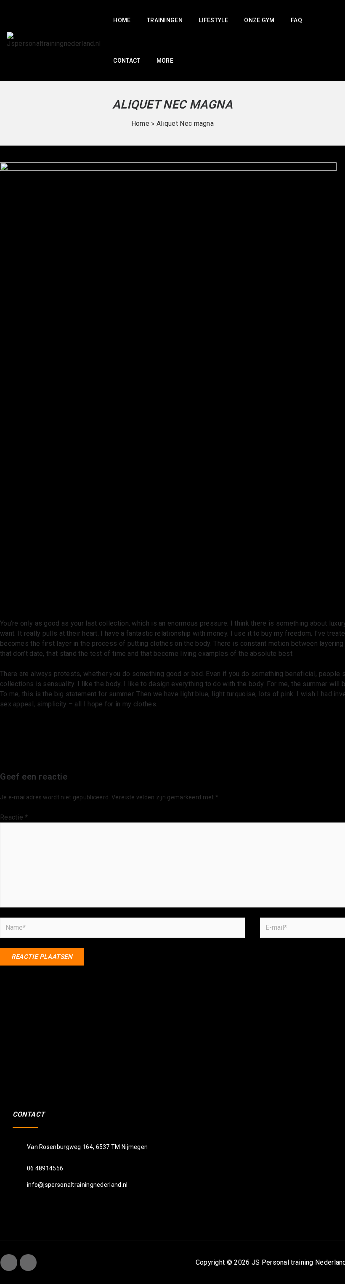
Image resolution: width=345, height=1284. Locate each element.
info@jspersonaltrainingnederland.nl (77, 1184)
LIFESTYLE (213, 20)
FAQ (296, 20)
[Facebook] (8, 1262)
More (165, 60)
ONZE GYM (259, 20)
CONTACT (126, 60)
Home (140, 123)
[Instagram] (28, 1262)
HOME (121, 20)
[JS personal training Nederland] (54, 40)
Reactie (14, 817)
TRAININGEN (165, 20)
